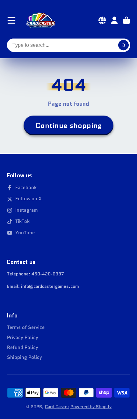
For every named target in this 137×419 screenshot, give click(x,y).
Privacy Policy (22, 337)
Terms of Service (26, 327)
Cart (126, 20)
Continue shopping (69, 126)
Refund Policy (22, 347)
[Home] (41, 20)
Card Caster (57, 406)
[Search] (123, 45)
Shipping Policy (24, 357)
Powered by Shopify (91, 406)
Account (114, 20)
